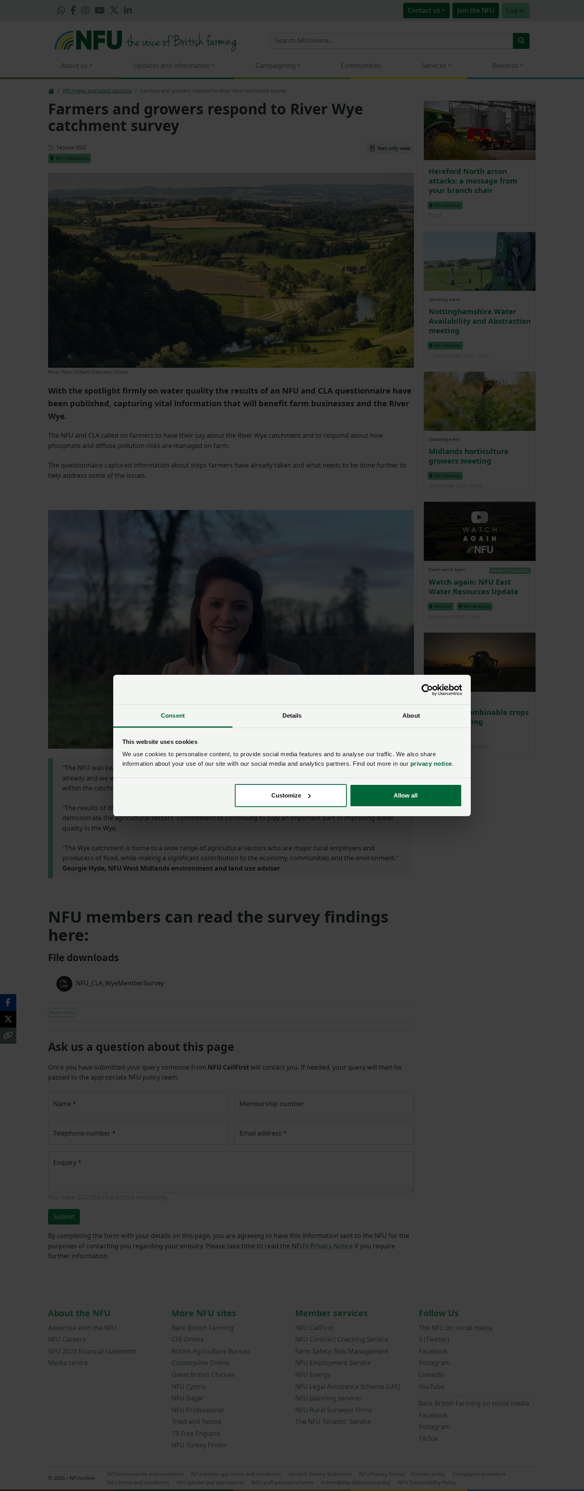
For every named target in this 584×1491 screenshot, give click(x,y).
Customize (286, 795)
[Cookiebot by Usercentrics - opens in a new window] (427, 690)
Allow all (406, 795)
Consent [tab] (173, 715)
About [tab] (411, 715)
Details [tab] (292, 715)
